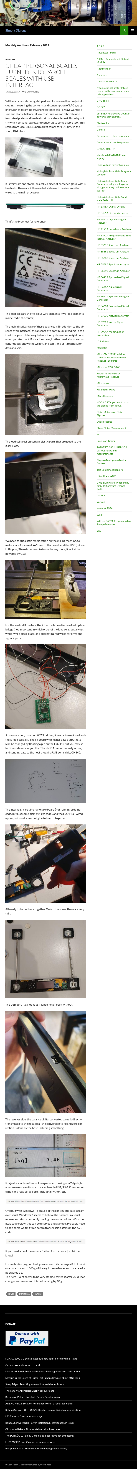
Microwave (103, 383)
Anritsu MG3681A (107, 81)
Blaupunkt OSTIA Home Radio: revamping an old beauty (36, 1448)
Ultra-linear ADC (106, 476)
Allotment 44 (104, 68)
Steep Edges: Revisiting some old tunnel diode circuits (34, 1384)
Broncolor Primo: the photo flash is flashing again (32, 1397)
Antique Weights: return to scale (23, 1364)
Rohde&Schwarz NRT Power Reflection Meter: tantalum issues (39, 1422)
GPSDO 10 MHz (106, 148)
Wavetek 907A (105, 508)
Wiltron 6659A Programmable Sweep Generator (114, 523)
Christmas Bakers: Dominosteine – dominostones (32, 1429)
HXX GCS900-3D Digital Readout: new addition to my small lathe (41, 1358)
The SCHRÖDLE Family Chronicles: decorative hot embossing (39, 1435)
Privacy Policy (11, 1464)
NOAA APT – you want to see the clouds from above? (113, 404)
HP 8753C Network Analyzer (113, 315)
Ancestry (102, 74)
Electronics (103, 123)
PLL (99, 434)
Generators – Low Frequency (113, 142)
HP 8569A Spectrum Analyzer (113, 264)
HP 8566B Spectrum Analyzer (113, 251)
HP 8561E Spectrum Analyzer (113, 245)
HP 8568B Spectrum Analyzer (113, 257)
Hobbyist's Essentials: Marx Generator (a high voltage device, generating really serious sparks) (113, 185)
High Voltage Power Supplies (113, 164)
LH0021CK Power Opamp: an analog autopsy (30, 1442)
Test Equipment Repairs (110, 469)
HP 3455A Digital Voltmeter (112, 212)
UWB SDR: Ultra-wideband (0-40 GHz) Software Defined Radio (113, 485)
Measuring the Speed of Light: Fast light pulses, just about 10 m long (42, 1377)
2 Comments (32, 91)
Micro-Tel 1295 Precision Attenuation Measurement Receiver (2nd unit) (111, 357)
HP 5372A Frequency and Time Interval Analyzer (114, 237)
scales (38, 1294)
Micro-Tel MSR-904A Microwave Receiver (108, 375)
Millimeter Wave (106, 389)
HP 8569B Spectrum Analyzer (113, 270)
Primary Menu (132, 30)
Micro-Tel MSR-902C (108, 367)
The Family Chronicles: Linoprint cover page (29, 1390)
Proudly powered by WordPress (36, 1464)
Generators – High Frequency (113, 135)
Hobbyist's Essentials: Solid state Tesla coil (112, 198)
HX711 (11, 1294)
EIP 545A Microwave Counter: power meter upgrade (114, 115)
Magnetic (102, 347)
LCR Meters (103, 341)
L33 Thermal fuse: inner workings (23, 1416)
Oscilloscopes (104, 421)
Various (10, 59)
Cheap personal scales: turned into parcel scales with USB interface (42, 75)
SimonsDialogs (15, 30)
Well (99, 514)
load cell (24, 1294)
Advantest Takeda (106, 52)
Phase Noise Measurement (111, 428)
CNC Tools (103, 100)
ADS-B (100, 46)
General (101, 129)
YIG (99, 530)
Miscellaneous (105, 395)
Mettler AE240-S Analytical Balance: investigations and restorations (42, 1371)
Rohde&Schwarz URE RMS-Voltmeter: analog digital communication (43, 1409)
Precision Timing (106, 440)
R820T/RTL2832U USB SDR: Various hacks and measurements (112, 450)
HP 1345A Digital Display (111, 206)
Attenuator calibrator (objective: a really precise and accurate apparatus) (113, 91)
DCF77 (101, 107)
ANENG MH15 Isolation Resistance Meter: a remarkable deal (39, 1403)
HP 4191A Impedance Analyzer (114, 229)
